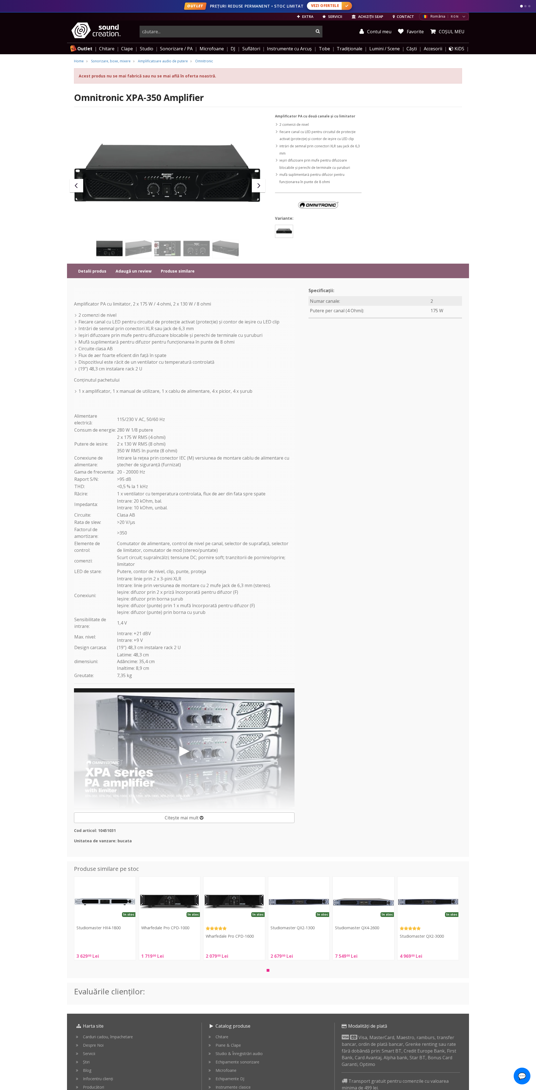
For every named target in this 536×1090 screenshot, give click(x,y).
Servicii (89, 1053)
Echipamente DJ (230, 1078)
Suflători (251, 49)
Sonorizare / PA (176, 49)
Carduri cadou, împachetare (108, 1036)
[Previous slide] (76, 185)
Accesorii (433, 49)
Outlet (84, 49)
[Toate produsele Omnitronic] (318, 205)
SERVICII (334, 16)
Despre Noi (93, 1045)
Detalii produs (92, 271)
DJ (233, 49)
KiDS (458, 49)
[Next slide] (258, 185)
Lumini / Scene (384, 49)
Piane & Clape (228, 1045)
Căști (411, 49)
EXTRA (307, 16)
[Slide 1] (521, 6)
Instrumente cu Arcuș (289, 49)
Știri (86, 1062)
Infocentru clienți (98, 1078)
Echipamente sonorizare (237, 1062)
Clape (127, 49)
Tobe (324, 49)
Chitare (106, 49)
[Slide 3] (529, 6)
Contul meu (378, 32)
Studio (146, 49)
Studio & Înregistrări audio (239, 1053)
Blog (87, 1070)
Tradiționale (349, 49)
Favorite (415, 32)
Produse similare (178, 271)
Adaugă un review (134, 271)
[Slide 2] (525, 6)
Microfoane (212, 49)
